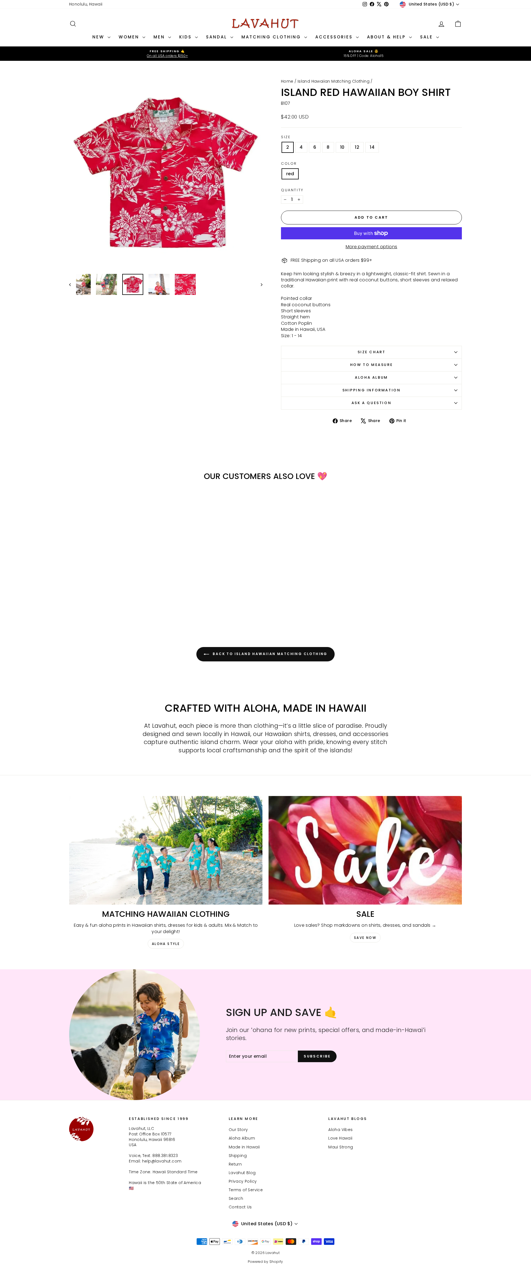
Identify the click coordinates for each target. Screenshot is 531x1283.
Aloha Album (371, 377)
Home (287, 81)
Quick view (116, 582)
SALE (427, 37)
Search (236, 1198)
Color (289, 163)
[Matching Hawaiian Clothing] (165, 850)
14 (372, 147)
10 (342, 147)
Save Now (365, 937)
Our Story (238, 1129)
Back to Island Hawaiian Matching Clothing (269, 654)
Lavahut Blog (242, 1172)
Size (286, 137)
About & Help (387, 37)
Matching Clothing (272, 37)
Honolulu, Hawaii (85, 4)
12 (357, 147)
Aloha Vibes (340, 1129)
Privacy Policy (243, 1181)
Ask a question (371, 402)
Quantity (292, 190)
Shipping (238, 1155)
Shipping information (371, 390)
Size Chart (372, 352)
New (99, 37)
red (290, 174)
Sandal (217, 37)
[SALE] (365, 850)
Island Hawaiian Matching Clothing (333, 81)
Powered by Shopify (265, 1261)
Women (130, 37)
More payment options (371, 247)
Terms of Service (246, 1190)
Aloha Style (166, 943)
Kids (186, 37)
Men (160, 37)
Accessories (335, 37)
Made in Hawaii (244, 1147)
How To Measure (371, 364)
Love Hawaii (340, 1138)
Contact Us (240, 1207)
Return (235, 1164)
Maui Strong (340, 1147)
